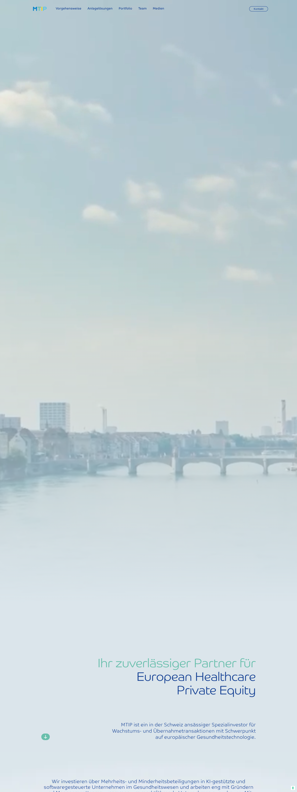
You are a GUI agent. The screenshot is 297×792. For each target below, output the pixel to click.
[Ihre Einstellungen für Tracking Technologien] (293, 788)
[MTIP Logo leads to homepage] (40, 9)
